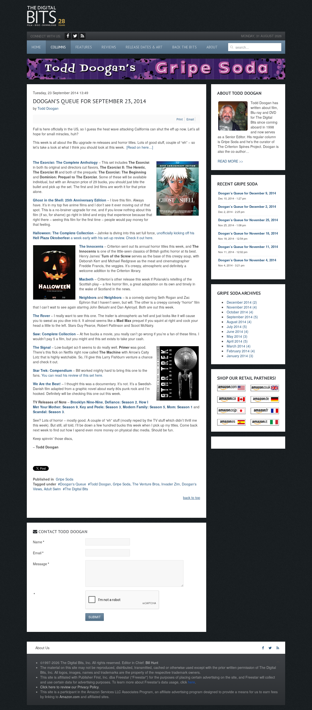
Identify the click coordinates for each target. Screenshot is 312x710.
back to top (191, 497)
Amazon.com (69, 696)
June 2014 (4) (237, 331)
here (191, 682)
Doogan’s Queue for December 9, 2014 (247, 193)
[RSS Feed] (82, 36)
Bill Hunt (152, 662)
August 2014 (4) (239, 321)
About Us (42, 647)
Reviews (109, 47)
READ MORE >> (230, 161)
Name (38, 541)
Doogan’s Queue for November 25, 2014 (248, 220)
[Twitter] (75, 36)
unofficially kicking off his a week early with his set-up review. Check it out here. (113, 235)
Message (41, 563)
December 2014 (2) (242, 302)
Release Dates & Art (144, 47)
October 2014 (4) (240, 311)
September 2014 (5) (242, 316)
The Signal (42, 347)
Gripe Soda (64, 479)
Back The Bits (184, 47)
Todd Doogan (48, 108)
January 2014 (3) (240, 355)
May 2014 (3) (237, 336)
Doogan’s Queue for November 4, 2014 (247, 260)
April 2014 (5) (237, 341)
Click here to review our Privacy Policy (69, 686)
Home (36, 47)
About (212, 47)
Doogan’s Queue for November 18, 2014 (248, 233)
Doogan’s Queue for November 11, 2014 (248, 246)
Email (38, 552)
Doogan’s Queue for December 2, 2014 (247, 206)
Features (84, 47)
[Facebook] (68, 36)
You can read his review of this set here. (72, 375)
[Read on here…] (140, 147)
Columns (58, 47)
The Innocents (91, 246)
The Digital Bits (76, 488)
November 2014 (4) (242, 307)
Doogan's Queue (73, 484)
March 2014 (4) (239, 346)
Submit (94, 617)
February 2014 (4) (241, 350)
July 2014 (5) (237, 326)
